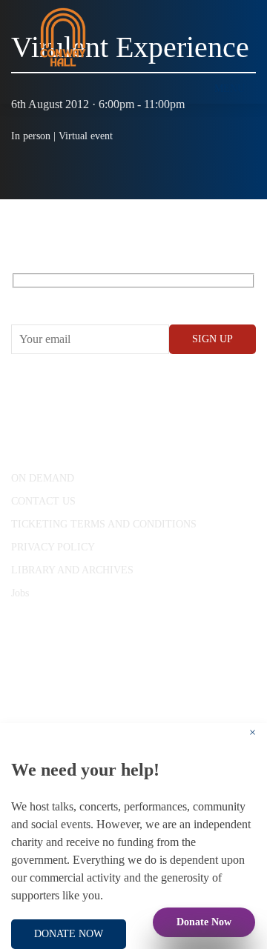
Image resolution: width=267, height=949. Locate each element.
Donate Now (204, 922)
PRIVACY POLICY (53, 547)
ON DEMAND (42, 478)
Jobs (20, 593)
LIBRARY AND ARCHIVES (72, 570)
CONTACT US (43, 501)
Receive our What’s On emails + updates (125, 297)
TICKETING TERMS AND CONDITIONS (104, 524)
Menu (229, 88)
